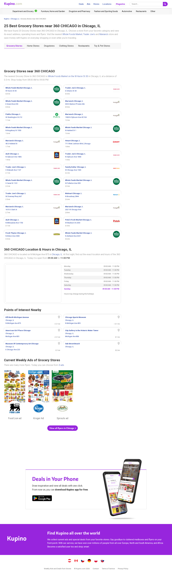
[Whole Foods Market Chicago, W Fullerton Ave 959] (92, 183)
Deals (81, 4)
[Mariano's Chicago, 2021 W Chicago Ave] (92, 209)
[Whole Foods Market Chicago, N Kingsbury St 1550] (32, 130)
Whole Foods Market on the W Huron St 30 (68, 76)
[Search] (165, 4)
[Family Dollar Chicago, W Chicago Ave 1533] (92, 170)
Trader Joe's (89, 34)
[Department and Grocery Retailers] (25, 11)
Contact (96, 569)
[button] (62, 428)
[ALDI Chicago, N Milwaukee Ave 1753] (32, 223)
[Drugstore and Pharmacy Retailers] (79, 11)
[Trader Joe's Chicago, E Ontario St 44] (92, 91)
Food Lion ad (15, 395)
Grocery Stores (14, 46)
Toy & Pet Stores (102, 46)
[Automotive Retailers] (127, 11)
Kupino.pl (96, 561)
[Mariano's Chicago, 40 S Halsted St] (32, 143)
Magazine (120, 4)
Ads (88, 4)
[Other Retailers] (152, 11)
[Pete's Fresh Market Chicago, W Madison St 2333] (92, 223)
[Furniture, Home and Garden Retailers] (53, 11)
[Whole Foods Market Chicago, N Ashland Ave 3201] (92, 236)
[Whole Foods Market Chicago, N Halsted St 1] (92, 130)
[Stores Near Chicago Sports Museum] (92, 320)
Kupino (6, 19)
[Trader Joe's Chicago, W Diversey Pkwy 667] (32, 196)
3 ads (61, 365)
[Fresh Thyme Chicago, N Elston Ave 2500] (32, 236)
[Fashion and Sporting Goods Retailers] (106, 11)
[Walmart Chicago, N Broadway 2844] (92, 196)
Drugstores (49, 46)
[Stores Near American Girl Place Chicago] (32, 333)
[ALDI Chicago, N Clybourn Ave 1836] (32, 157)
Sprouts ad (62, 395)
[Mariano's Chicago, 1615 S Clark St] (32, 209)
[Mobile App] (42, 499)
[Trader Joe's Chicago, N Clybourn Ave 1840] (92, 157)
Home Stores (33, 46)
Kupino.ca (76, 561)
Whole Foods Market (72, 34)
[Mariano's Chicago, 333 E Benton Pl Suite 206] (92, 104)
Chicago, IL (15, 19)
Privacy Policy (123, 569)
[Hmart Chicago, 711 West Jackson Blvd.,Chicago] (92, 143)
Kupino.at (70, 561)
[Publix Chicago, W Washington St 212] (32, 117)
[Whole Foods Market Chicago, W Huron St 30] (32, 91)
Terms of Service (108, 569)
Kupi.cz (83, 561)
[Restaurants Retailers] (141, 11)
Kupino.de (89, 561)
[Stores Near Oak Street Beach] (92, 346)
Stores (96, 4)
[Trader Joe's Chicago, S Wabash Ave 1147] (32, 170)
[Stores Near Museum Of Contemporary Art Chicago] (32, 346)
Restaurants (83, 46)
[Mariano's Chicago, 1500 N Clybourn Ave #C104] (92, 117)
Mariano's (103, 34)
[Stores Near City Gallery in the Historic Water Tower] (92, 333)
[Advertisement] (62, 59)
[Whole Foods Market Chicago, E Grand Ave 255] (32, 104)
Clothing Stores (66, 46)
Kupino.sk (103, 561)
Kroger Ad (38, 395)
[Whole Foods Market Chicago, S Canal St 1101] (32, 183)
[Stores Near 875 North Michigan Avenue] (32, 320)
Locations (106, 4)
